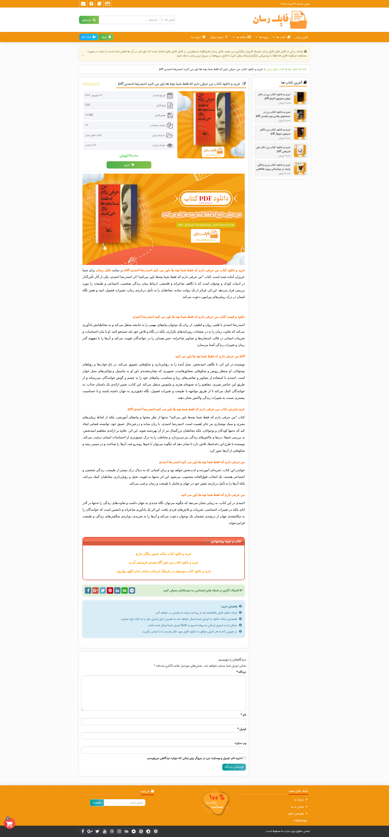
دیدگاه (241, 672)
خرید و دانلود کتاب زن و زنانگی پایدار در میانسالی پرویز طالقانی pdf (273, 167)
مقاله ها (240, 37)
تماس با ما (297, 806)
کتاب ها (280, 37)
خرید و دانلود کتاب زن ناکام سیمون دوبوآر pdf (275, 132)
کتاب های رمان (93, 135)
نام (243, 715)
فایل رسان (301, 37)
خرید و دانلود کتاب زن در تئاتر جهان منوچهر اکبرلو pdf (274, 97)
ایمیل (241, 729)
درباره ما (196, 37)
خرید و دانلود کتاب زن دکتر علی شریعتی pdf (273, 149)
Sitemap (301, 820)
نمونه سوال (216, 37)
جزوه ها (263, 37)
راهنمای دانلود (295, 813)
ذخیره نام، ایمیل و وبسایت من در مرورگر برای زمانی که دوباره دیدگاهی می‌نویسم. (195, 758)
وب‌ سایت (240, 743)
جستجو (87, 19)
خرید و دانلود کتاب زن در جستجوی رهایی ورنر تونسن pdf (273, 114)
